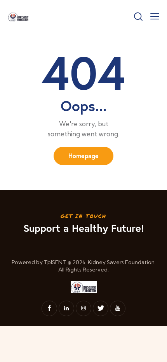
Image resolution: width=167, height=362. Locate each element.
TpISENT (55, 262)
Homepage (83, 155)
